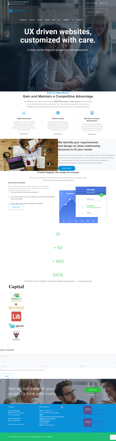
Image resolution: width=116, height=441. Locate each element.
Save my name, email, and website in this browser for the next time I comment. (22, 370)
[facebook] (62, 406)
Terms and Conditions (101, 436)
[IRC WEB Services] (16, 10)
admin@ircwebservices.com (16, 424)
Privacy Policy (90, 436)
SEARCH (86, 16)
